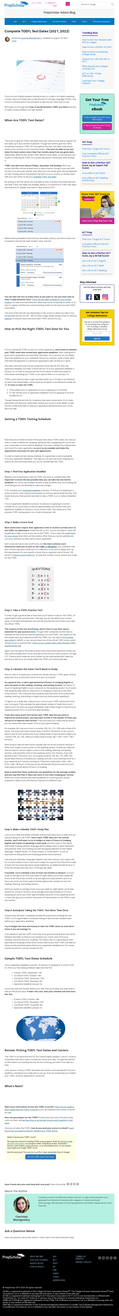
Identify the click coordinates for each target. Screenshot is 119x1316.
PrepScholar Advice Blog (59, 12)
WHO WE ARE (36, 1256)
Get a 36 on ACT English (94, 260)
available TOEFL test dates (45, 177)
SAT (15, 21)
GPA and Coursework (101, 21)
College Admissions (39, 21)
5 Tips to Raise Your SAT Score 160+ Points (97, 118)
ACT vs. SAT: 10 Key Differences (91, 74)
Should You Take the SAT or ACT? (96, 60)
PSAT (74, 21)
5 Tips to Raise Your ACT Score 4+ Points (97, 126)
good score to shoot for (24, 555)
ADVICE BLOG (36, 1263)
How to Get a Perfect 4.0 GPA (96, 47)
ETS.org (34, 629)
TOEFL (84, 21)
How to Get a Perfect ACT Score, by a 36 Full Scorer (96, 254)
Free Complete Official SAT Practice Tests (95, 154)
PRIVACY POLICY (83, 1262)
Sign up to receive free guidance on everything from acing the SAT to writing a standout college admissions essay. (97, 325)
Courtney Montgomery (31, 38)
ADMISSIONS (59, 1280)
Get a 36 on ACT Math (93, 265)
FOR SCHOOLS (37, 1267)
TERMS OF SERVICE (81, 1257)
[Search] (112, 4)
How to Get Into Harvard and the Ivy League (96, 41)
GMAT (56, 1273)
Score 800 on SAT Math (93, 173)
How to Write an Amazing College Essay (95, 53)
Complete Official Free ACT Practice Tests (95, 245)
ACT (24, 21)
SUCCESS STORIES (39, 1260)
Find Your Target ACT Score (96, 239)
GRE (55, 1270)
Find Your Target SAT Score (96, 148)
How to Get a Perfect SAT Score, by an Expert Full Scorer (96, 165)
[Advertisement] (39, 51)
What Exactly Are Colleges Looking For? (95, 67)
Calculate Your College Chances (93, 82)
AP (54, 1267)
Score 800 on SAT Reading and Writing (95, 179)
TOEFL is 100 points (48, 546)
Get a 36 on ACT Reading (94, 270)
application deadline (31, 490)
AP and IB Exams (59, 21)
